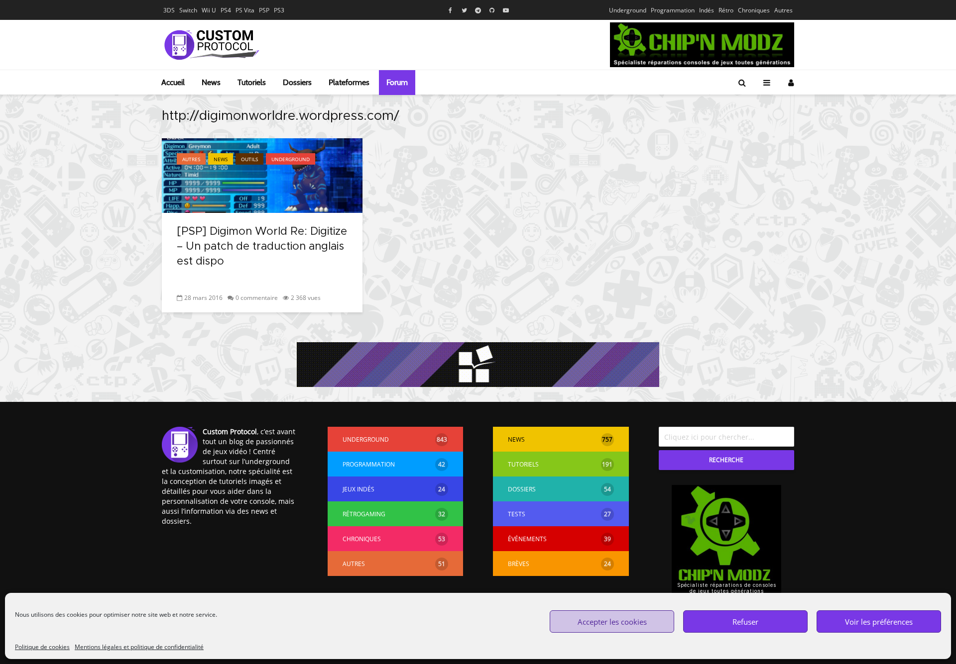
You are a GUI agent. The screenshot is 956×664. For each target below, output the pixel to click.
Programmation (673, 10)
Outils (249, 159)
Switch (188, 10)
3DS (169, 10)
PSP (264, 10)
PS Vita (245, 10)
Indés (706, 10)
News (211, 82)
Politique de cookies (42, 647)
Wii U (209, 10)
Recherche (726, 460)
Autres (783, 10)
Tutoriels (252, 82)
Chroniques (754, 10)
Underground (627, 10)
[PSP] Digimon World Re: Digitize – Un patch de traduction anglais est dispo (262, 246)
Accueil (173, 82)
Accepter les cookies (612, 622)
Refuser (745, 622)
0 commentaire (257, 297)
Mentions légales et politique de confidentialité (139, 647)
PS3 (279, 10)
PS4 (226, 10)
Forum (397, 82)
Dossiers (297, 82)
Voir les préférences (879, 622)
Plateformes (349, 82)
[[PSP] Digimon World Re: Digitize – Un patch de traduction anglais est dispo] (262, 174)
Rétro (725, 10)
